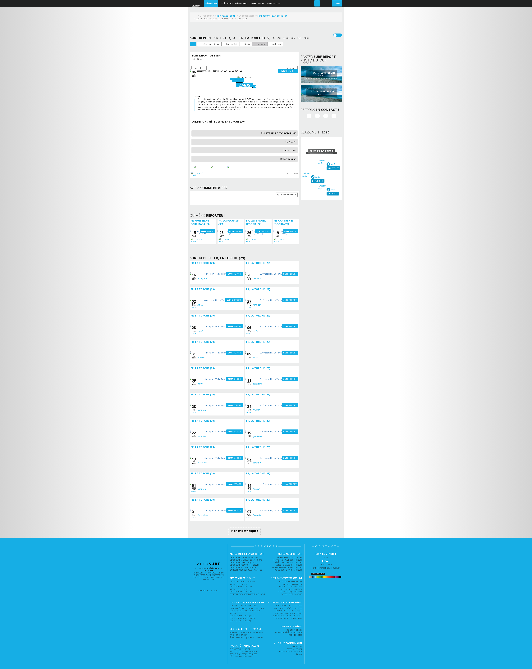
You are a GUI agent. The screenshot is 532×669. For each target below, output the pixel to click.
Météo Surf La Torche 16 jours (243, 567)
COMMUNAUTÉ (273, 3)
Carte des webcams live (292, 584)
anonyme (201, 278)
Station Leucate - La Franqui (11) (288, 618)
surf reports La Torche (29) (272, 16)
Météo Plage (210, 573)
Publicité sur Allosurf (240, 649)
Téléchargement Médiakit (241, 656)
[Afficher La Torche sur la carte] (193, 44)
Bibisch (200, 357)
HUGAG (256, 410)
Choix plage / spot (225, 16)
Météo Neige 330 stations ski (289, 557)
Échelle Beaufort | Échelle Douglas (246, 637)
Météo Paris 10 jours (239, 584)
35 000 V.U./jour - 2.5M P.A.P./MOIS (244, 651)
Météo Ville (205, 575)
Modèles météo (295, 635)
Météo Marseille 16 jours (241, 587)
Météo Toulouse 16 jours (241, 591)
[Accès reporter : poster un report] (317, 3)
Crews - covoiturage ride (290, 651)
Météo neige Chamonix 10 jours (288, 570)
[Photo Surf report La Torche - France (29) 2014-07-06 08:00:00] (202, 167)
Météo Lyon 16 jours (239, 589)
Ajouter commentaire (286, 194)
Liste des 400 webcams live (290, 582)
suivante (290, 68)
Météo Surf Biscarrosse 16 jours (244, 565)
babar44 (257, 515)
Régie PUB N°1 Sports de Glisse (243, 654)
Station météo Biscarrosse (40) (288, 613)
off (339, 35)
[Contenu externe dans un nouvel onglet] (309, 116)
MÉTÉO (211, 3)
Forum (299, 654)
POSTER (323, 74)
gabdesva (257, 436)
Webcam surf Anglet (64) (291, 589)
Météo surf (198, 573)
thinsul (256, 488)
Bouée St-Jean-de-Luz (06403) (242, 618)
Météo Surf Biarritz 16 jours (242, 562)
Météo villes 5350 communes (242, 582)
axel (332, 189)
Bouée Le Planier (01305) (240, 621)
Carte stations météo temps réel (287, 608)
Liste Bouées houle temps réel (243, 606)
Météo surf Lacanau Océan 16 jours (246, 560)
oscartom (257, 278)
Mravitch (257, 304)
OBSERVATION (257, 3)
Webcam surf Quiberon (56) (290, 591)
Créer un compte (294, 649)
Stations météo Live (213, 577)
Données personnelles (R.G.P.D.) (325, 568)
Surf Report (216, 575)
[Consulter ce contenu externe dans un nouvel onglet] (197, 585)
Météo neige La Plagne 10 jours (288, 562)
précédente (200, 68)
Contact (325, 557)
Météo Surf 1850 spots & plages (244, 557)
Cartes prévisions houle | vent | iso (246, 570)
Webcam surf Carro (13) (292, 594)
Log (337, 3)
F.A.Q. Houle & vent (238, 635)
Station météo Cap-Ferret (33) (289, 611)
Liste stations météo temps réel (288, 606)
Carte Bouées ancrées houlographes (247, 608)
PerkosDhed (203, 515)
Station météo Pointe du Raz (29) (287, 616)
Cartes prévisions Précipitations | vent (247, 594)
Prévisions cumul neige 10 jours (287, 560)
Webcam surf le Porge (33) (290, 587)
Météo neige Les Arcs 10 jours (289, 565)
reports (333, 168)
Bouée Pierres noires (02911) (242, 616)
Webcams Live (208, 579)
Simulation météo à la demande (288, 632)
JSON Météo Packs (294, 630)
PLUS (244, 531)
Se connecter (296, 646)
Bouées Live (198, 577)
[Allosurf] (195, 16)
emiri (199, 173)
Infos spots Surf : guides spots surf (246, 632)
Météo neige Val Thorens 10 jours (287, 567)
